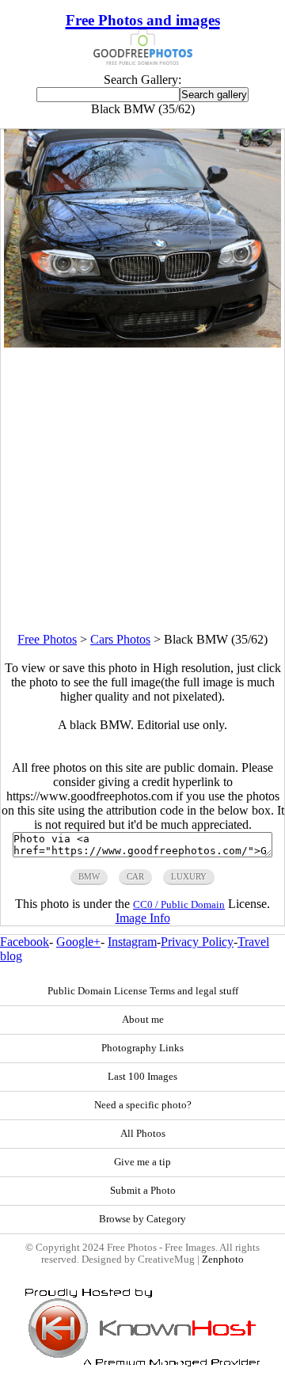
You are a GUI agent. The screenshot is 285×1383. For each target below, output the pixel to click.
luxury (189, 876)
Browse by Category (142, 1219)
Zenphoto (223, 1259)
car (135, 876)
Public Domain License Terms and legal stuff (143, 991)
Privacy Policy (197, 941)
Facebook (24, 941)
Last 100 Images (142, 1076)
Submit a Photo (143, 1190)
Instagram (132, 941)
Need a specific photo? (143, 1105)
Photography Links (142, 1048)
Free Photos (47, 639)
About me (143, 1019)
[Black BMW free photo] (143, 343)
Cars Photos (120, 639)
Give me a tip (142, 1162)
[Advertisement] (142, 490)
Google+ (78, 941)
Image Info (143, 918)
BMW (89, 876)
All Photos (142, 1133)
